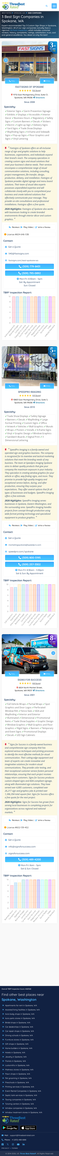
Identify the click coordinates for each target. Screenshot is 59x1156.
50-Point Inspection (18, 30)
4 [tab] (31, 74)
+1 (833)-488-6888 (19, 1140)
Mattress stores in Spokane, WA (19, 1069)
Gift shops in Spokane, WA (16, 1044)
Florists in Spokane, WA (15, 1061)
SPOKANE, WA (19, 13)
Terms (15, 1148)
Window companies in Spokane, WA (21, 1108)
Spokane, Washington (19, 999)
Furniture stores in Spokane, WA (19, 1039)
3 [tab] (29, 74)
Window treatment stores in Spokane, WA (23, 1112)
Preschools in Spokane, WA (17, 1082)
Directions (40, 97)
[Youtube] (18, 1144)
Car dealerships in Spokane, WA (19, 1027)
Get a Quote (14, 246)
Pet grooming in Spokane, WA (18, 1078)
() (36, 90)
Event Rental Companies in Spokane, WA (23, 1091)
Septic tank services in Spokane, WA (21, 1095)
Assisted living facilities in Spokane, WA (22, 1009)
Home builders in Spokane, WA (18, 1048)
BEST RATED (7, 13)
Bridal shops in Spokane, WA (17, 1022)
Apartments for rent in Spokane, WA (21, 1005)
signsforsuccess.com (19, 853)
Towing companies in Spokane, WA (20, 1099)
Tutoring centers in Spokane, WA (19, 1104)
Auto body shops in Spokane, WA (19, 1014)
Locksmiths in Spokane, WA (17, 1065)
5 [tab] (33, 74)
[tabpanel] (29, 61)
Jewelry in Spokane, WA (15, 1057)
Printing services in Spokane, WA (19, 1086)
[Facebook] (3, 1144)
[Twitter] (8, 1144)
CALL (13, 81)
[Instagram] (13, 1144)
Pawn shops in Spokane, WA (17, 1074)
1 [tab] (24, 74)
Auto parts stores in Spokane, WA (20, 1018)
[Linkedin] (24, 1144)
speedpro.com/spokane (21, 551)
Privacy (6, 1148)
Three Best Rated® (28, 1153)
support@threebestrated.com (22, 1135)
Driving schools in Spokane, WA (19, 1035)
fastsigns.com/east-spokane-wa (23, 260)
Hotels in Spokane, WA (15, 1052)
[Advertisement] (29, 956)
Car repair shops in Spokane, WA (19, 1031)
